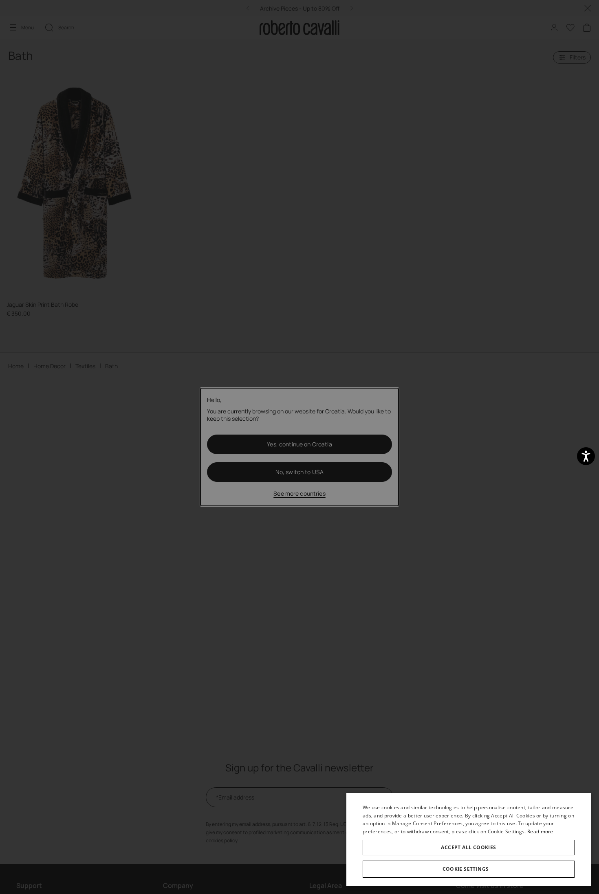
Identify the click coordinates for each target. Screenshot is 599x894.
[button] (469, 869)
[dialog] (468, 839)
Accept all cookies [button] (468, 847)
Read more (540, 831)
